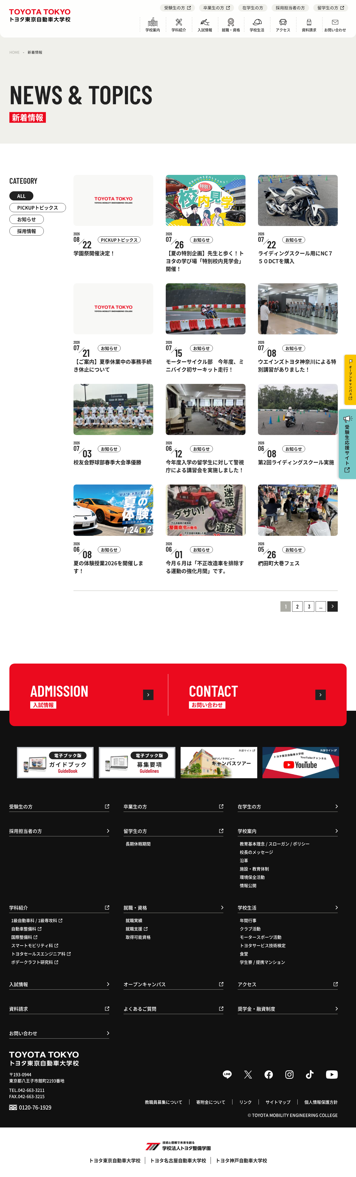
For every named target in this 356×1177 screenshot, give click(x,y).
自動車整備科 (23, 928)
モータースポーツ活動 (260, 937)
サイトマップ (278, 1102)
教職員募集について (163, 1102)
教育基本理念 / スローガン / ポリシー (275, 844)
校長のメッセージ (256, 852)
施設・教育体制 (254, 869)
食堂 (244, 954)
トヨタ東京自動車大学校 (114, 1160)
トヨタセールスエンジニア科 (38, 954)
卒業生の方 (213, 7)
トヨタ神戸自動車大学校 (241, 1160)
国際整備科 (21, 937)
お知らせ (26, 219)
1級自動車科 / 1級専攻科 (34, 920)
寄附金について (210, 1102)
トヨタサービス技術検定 (263, 945)
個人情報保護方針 (321, 1102)
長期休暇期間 (138, 844)
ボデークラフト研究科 (32, 962)
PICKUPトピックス (37, 207)
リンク (245, 1102)
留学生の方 (327, 7)
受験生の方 (174, 7)
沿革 (244, 860)
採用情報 (26, 231)
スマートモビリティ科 (32, 945)
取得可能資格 (138, 937)
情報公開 (248, 885)
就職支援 (134, 928)
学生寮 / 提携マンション (262, 962)
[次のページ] (332, 606)
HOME (14, 52)
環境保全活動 (252, 877)
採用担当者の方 (290, 7)
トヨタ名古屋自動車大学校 (178, 1160)
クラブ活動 (250, 928)
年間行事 (248, 920)
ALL (21, 195)
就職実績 (134, 920)
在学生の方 (252, 7)
